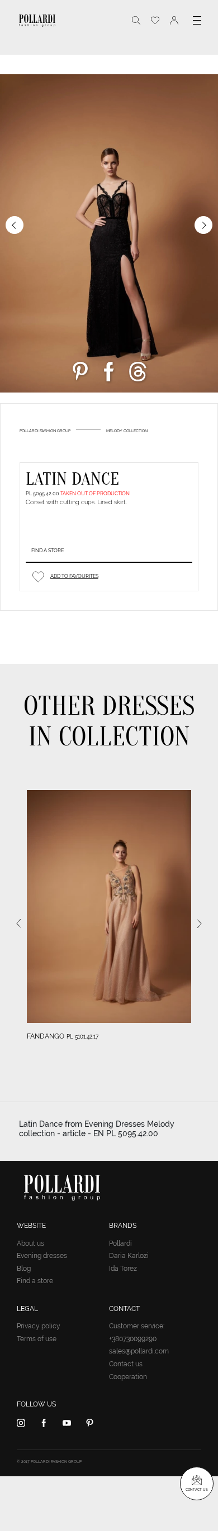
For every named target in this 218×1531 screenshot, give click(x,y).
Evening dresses (42, 1256)
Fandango (45, 1036)
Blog (24, 1268)
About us (30, 1243)
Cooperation (128, 1377)
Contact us (126, 1364)
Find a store (47, 550)
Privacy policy (38, 1326)
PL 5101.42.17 (82, 1037)
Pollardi (120, 1243)
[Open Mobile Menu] (197, 20)
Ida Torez (123, 1268)
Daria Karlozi (129, 1256)
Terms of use (36, 1339)
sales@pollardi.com (139, 1351)
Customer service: (136, 1326)
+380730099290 (133, 1339)
